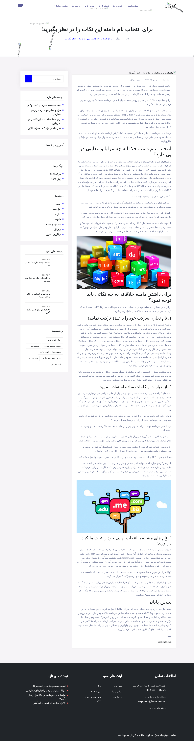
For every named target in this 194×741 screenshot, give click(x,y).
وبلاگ (118, 38)
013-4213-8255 (156, 690)
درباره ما (76, 6)
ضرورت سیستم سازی (52, 358)
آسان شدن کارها (54, 340)
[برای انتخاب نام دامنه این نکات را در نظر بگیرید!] (57, 294)
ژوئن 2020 (56, 179)
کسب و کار (56, 364)
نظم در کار (33, 358)
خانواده (58, 219)
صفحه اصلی (132, 6)
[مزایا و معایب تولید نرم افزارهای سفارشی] (57, 279)
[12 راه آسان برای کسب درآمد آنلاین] (57, 310)
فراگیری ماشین (53, 234)
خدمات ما (117, 6)
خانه (127, 38)
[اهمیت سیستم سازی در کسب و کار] (57, 263)
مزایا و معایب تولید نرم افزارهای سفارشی (45, 690)
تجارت (58, 214)
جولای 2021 (55, 174)
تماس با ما (89, 6)
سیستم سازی (33, 346)
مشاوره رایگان (61, 6)
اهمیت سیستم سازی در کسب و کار (44, 105)
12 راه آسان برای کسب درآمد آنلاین (44, 128)
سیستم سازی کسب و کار (50, 352)
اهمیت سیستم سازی (52, 346)
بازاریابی (57, 209)
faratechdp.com (164, 642)
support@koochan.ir (152, 701)
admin (166, 80)
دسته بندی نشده (53, 224)
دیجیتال (57, 229)
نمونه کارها (104, 6)
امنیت (58, 204)
